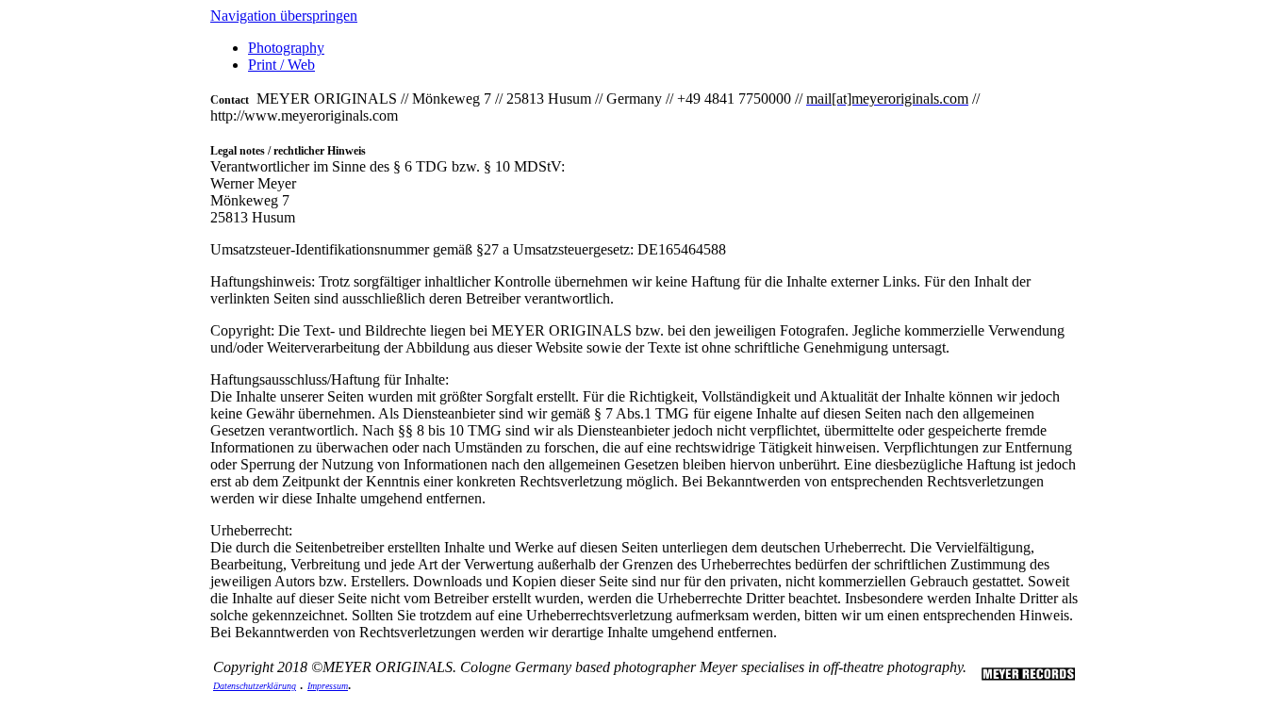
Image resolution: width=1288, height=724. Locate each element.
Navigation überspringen (283, 16)
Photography (286, 48)
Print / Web (281, 65)
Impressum (327, 686)
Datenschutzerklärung (254, 686)
